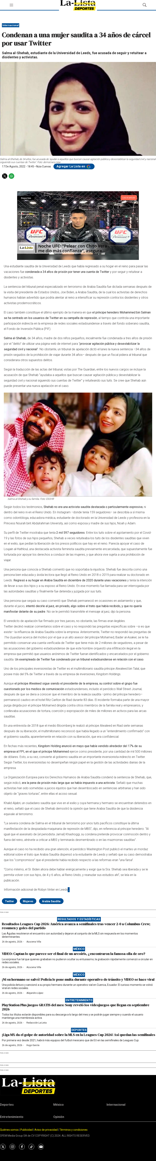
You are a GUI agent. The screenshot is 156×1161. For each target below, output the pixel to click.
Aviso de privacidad (46, 1129)
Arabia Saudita (51, 901)
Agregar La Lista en (71, 166)
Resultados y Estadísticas (79, 919)
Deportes (79, 1030)
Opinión (58, 1117)
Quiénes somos (9, 1129)
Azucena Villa (33, 941)
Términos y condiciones (73, 1129)
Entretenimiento (79, 1000)
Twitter (9, 901)
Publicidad (26, 1129)
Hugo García (32, 1045)
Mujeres (28, 901)
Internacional (10, 25)
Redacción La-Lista (36, 1022)
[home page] (78, 1085)
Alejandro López (34, 993)
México (78, 949)
